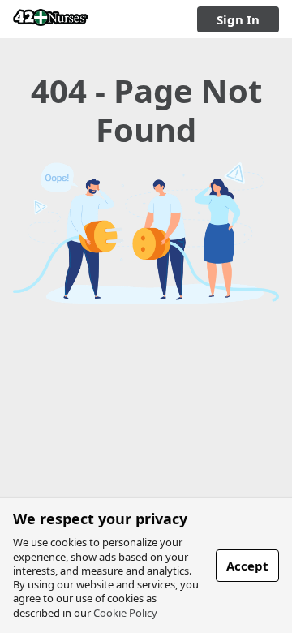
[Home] (50, 19)
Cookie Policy (125, 612)
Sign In (238, 19)
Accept (247, 566)
